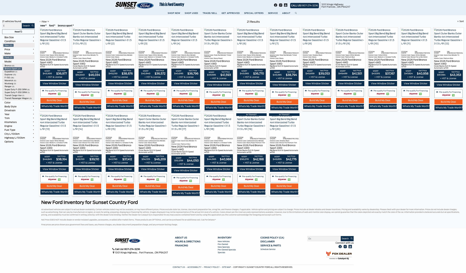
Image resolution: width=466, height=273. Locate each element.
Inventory (225, 237)
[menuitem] (19, 45)
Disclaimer (267, 241)
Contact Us (179, 267)
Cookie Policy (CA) (272, 237)
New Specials (224, 247)
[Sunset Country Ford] (135, 5)
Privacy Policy (212, 267)
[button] (174, 13)
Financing (181, 245)
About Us (181, 237)
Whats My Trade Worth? (54, 106)
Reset (17, 32)
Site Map (226, 267)
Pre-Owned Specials (227, 250)
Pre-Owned (223, 244)
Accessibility (194, 267)
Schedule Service (267, 249)
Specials (221, 252)
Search (26, 25)
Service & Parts (270, 245)
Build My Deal (54, 100)
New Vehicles (224, 241)
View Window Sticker (54, 83)
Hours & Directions (187, 241)
